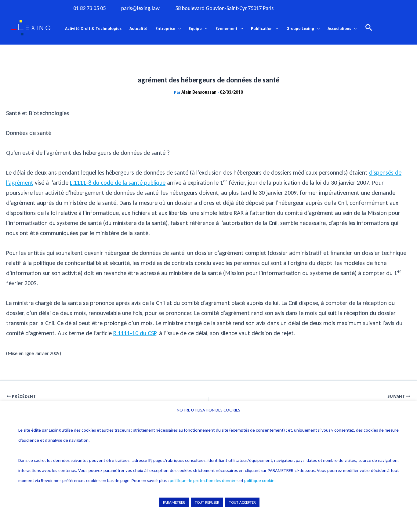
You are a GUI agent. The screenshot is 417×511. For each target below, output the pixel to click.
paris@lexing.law (140, 8)
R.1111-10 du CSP (134, 333)
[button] (178, 28)
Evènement (227, 28)
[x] (323, 8)
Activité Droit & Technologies (93, 28)
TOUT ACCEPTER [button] (242, 502)
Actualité (138, 28)
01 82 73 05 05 (89, 8)
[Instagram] (311, 8)
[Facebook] (298, 8)
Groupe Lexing (300, 28)
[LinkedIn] (348, 8)
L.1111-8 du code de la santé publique (117, 182)
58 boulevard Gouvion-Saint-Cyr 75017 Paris (224, 8)
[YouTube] (336, 8)
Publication (262, 28)
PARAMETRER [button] (174, 502)
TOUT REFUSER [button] (207, 502)
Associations (339, 28)
